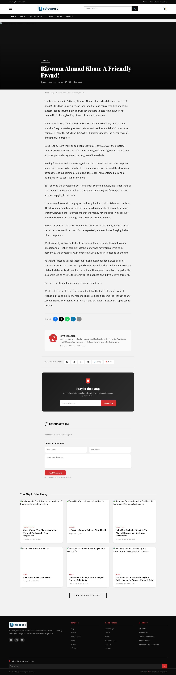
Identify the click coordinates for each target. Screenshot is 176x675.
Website (72, 346)
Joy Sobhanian (49, 82)
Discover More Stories (88, 595)
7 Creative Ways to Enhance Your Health (87, 530)
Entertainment (110, 640)
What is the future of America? (37, 577)
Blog (22, 16)
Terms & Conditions (146, 636)
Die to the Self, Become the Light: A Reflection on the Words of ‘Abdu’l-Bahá (134, 578)
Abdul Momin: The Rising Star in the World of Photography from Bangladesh (40, 533)
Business (108, 648)
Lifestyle (74, 648)
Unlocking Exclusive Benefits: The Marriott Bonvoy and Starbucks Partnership (132, 533)
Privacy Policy (144, 640)
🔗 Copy (97, 362)
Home (145, 2)
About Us (142, 629)
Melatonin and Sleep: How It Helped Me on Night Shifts (86, 578)
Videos (69, 16)
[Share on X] (74, 362)
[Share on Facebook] (67, 362)
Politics (108, 644)
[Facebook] (11, 640)
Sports (107, 636)
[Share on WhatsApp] (81, 362)
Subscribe (108, 403)
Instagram (64, 346)
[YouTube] (22, 640)
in (73, 319)
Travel (49, 16)
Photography (35, 16)
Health (107, 632)
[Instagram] (16, 640)
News (59, 16)
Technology (109, 629)
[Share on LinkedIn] (88, 362)
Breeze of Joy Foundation (158, 2)
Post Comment (55, 473)
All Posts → (81, 346)
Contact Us (143, 632)
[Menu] (10, 9)
